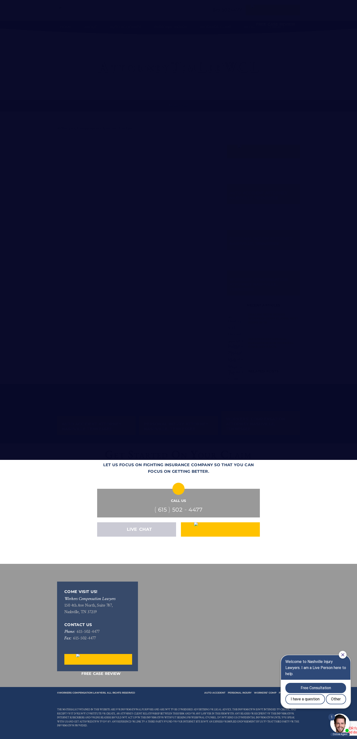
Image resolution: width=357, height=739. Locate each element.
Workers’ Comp (265, 692)
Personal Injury (240, 692)
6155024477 (88, 631)
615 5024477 (178, 509)
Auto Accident (214, 692)
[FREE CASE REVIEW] (220, 529)
